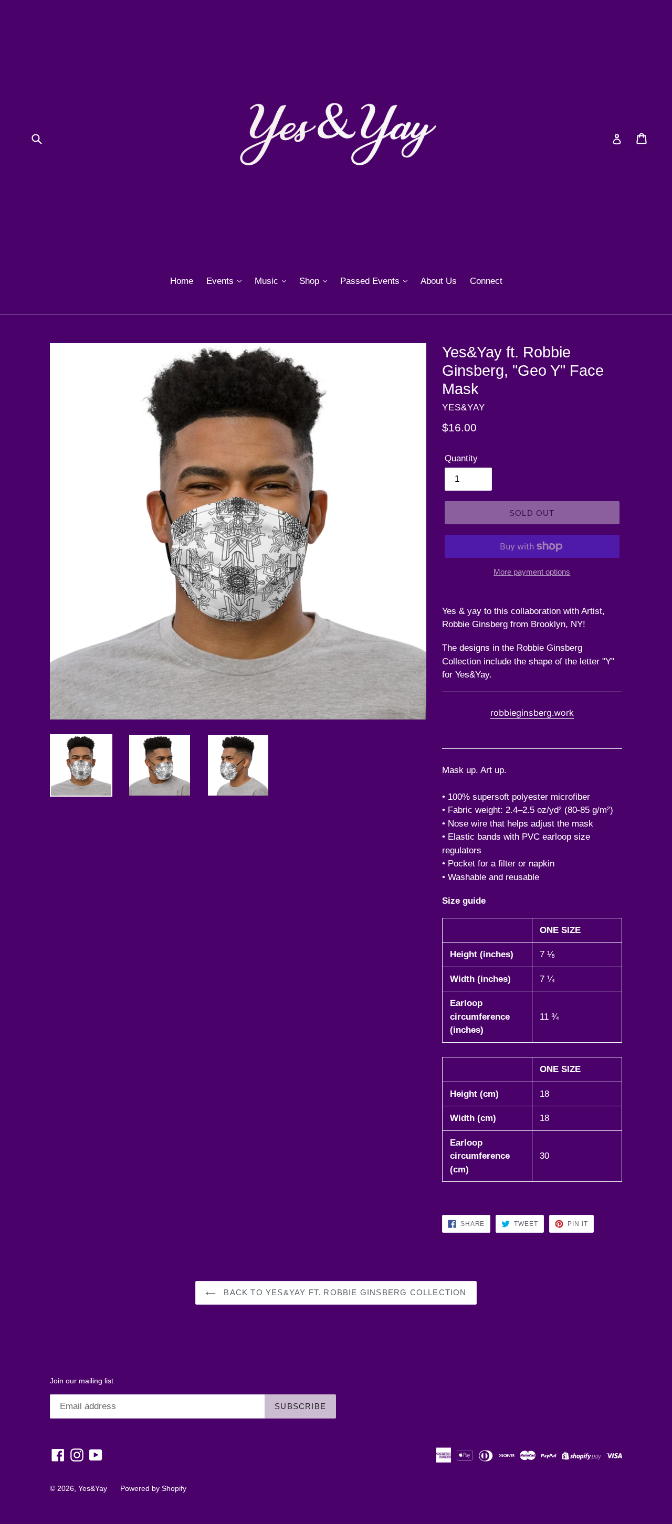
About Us (439, 281)
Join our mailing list (81, 1381)
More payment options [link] (532, 571)
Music (268, 281)
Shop (310, 281)
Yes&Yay (92, 1488)
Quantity (461, 458)
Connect (486, 281)
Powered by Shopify (153, 1488)
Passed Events (371, 281)
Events (221, 281)
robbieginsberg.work (532, 712)
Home (181, 281)
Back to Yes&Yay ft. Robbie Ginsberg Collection (343, 1292)
